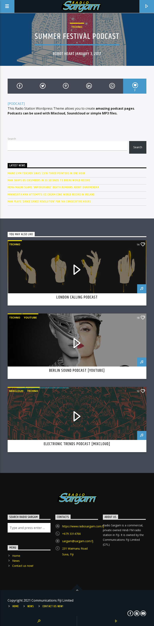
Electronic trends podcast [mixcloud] (77, 444)
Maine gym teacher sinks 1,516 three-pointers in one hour (46, 173)
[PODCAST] (16, 103)
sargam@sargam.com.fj (77, 541)
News (16, 561)
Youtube (30, 317)
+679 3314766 (71, 534)
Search (12, 138)
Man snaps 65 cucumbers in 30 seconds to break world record (49, 180)
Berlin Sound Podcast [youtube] (77, 370)
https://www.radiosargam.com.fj (83, 526)
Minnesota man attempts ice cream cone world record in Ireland (51, 194)
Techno (76, 27)
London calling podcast (77, 297)
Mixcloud (16, 391)
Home (16, 556)
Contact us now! (22, 566)
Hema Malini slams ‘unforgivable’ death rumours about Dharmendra (53, 187)
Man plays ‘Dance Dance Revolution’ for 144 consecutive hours (49, 201)
